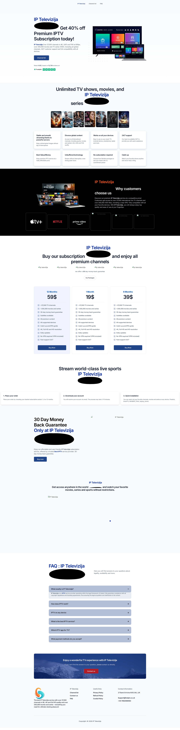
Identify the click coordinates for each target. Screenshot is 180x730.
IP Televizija (81, 3)
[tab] (90, 278)
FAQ (101, 3)
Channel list (92, 3)
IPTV (63, 593)
